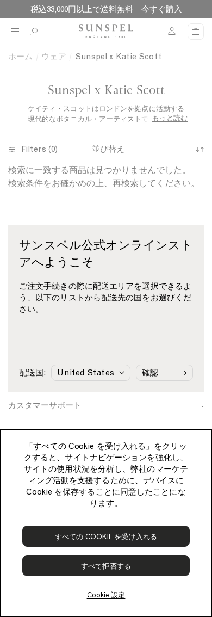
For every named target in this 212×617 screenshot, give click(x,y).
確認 (150, 373)
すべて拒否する (106, 566)
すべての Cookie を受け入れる (106, 537)
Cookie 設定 (106, 595)
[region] (106, 523)
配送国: (32, 373)
